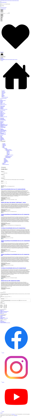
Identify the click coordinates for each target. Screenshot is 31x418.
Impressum (1, 318)
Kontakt (1, 310)
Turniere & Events (2, 317)
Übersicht (1, 59)
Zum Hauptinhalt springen (3, 0)
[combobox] (3, 13)
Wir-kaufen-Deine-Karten (3, 7)
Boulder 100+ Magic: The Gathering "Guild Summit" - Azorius (13, 202)
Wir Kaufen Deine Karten (6, 164)
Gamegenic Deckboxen (8, 149)
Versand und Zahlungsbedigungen (4, 311)
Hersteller (2, 171)
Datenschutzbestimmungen (7, 300)
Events (3, 163)
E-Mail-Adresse (2, 296)
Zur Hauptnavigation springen (15, 0)
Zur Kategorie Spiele (2, 127)
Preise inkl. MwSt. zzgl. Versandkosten (5, 223)
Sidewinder (8, 153)
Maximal (4, 183)
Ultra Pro (7, 155)
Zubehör (4, 147)
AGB (19, 300)
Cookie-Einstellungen (2, 315)
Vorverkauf (4, 143)
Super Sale (4, 144)
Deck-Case (8, 151)
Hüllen (5, 158)
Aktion (1, 295)
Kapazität (2, 174)
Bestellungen (11, 59)
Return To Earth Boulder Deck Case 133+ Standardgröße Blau (13, 189)
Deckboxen (5, 148)
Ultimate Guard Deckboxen (9, 150)
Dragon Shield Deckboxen (9, 156)
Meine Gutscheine (15, 59)
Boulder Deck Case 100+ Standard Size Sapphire (10, 280)
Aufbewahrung (6, 160)
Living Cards (4, 145)
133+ (4, 176)
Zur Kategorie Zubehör (3, 134)
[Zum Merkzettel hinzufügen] (2, 187)
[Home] (16, 76)
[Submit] (0, 297)
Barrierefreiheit (2, 313)
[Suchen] (7, 13)
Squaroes (8, 154)
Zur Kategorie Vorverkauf (3, 98)
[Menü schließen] (0, 105)
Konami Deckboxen (8, 157)
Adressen (8, 59)
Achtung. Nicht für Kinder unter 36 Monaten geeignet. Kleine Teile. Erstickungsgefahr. (13, 179)
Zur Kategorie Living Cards (3, 116)
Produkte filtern (4, 167)
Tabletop (4, 146)
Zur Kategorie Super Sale (3, 104)
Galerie (1, 316)
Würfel (5, 162)
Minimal (4, 181)
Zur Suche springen (9, 0)
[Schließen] (0, 417)
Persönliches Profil (5, 59)
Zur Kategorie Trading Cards (3, 109)
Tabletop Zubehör (6, 161)
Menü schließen (3, 141)
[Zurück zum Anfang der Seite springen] (1, 416)
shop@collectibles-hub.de (3, 2)
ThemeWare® (15, 415)
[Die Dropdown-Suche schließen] (9, 13)
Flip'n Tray (8, 152)
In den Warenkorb (3, 224)
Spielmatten (5, 159)
